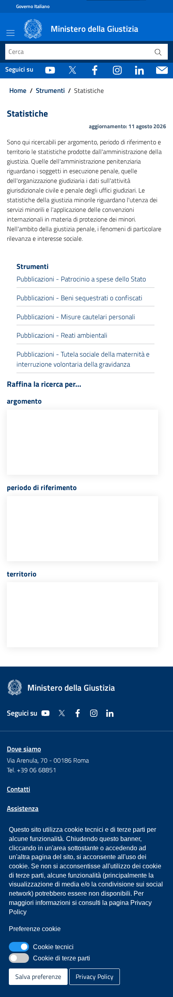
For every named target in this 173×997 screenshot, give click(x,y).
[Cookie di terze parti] (19, 958)
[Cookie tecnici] (19, 947)
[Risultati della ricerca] (158, 52)
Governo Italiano (32, 6)
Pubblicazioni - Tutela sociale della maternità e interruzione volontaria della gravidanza (83, 359)
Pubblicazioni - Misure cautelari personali (75, 317)
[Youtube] (50, 69)
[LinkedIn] (139, 69)
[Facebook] (95, 69)
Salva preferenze (38, 976)
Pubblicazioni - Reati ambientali (61, 335)
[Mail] (162, 69)
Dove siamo (24, 749)
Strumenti (50, 91)
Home (18, 91)
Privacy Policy (94, 976)
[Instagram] (117, 69)
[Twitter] (72, 69)
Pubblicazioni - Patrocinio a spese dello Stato (81, 279)
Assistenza (23, 808)
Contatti (18, 789)
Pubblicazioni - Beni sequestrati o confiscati (79, 298)
